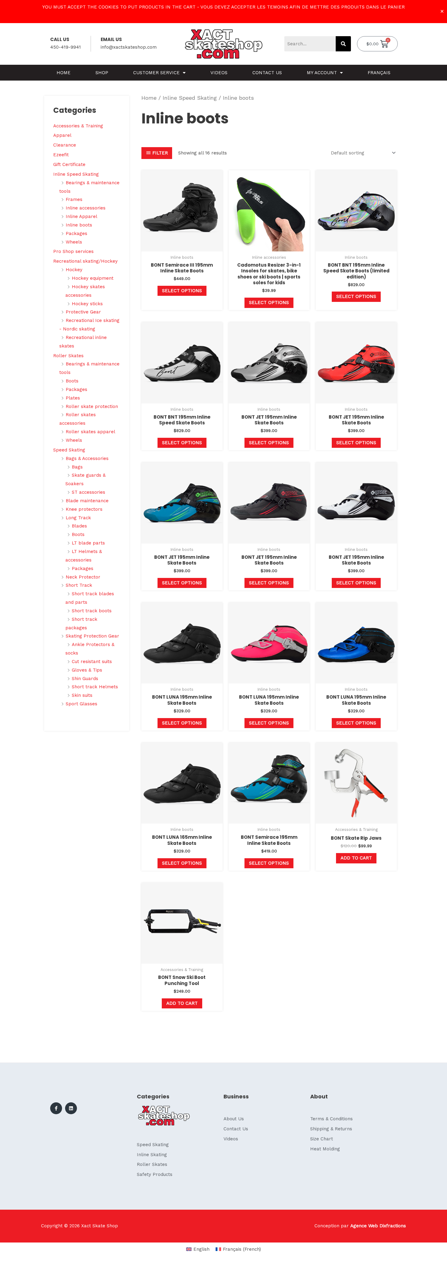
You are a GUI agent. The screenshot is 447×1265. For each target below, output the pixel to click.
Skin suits (82, 695)
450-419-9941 (65, 47)
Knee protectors (84, 509)
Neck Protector (83, 577)
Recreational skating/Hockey (85, 261)
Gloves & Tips (87, 670)
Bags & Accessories (87, 458)
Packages (76, 233)
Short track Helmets (95, 687)
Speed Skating (69, 450)
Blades (79, 526)
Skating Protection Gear (92, 636)
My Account (322, 72)
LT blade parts (88, 543)
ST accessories (88, 492)
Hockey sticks (87, 303)
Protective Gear (83, 312)
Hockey (74, 269)
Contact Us (267, 72)
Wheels (74, 242)
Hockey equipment (92, 278)
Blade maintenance (87, 500)
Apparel (62, 135)
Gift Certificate (69, 164)
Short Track (79, 585)
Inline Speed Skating (76, 174)
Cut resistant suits (92, 661)
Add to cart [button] (356, 858)
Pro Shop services (73, 251)
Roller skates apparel (90, 431)
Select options (182, 290)
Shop (101, 72)
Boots (72, 381)
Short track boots (92, 610)
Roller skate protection (92, 406)
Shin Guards (85, 678)
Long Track (78, 517)
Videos (218, 72)
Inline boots (79, 225)
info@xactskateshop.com (129, 47)
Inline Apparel (81, 216)
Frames (74, 199)
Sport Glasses (81, 704)
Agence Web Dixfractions (378, 1226)
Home (64, 72)
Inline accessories (86, 208)
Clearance (64, 145)
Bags (77, 467)
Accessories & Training (78, 126)
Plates (73, 398)
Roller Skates (68, 355)
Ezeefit (61, 154)
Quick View (182, 246)
